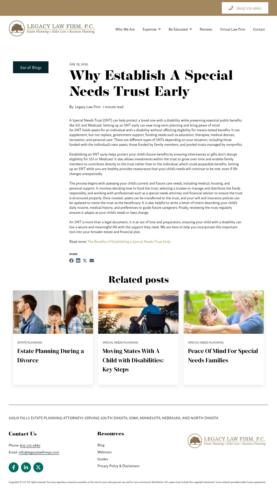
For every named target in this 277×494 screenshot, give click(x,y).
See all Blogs (30, 67)
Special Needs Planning (120, 342)
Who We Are (125, 29)
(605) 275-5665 (249, 8)
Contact (259, 29)
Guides (102, 459)
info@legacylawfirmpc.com (39, 452)
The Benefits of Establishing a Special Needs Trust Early (129, 241)
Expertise (149, 29)
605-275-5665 (30, 445)
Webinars (104, 452)
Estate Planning (29, 342)
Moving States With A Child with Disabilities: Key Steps (133, 360)
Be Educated (178, 29)
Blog (100, 445)
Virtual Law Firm (232, 29)
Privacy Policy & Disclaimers (118, 465)
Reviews (206, 29)
